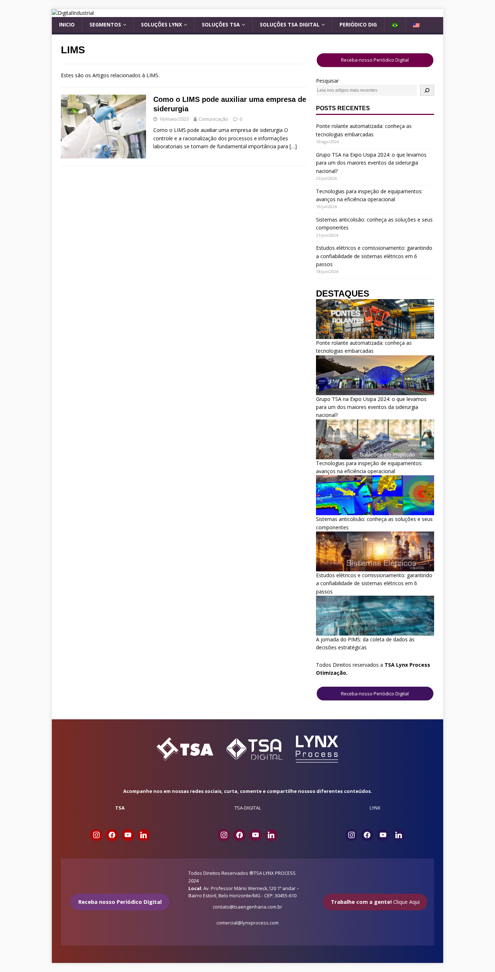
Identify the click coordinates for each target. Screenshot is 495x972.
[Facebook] (112, 835)
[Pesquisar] (427, 90)
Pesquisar (327, 80)
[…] (293, 146)
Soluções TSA (221, 24)
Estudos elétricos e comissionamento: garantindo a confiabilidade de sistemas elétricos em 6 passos (374, 256)
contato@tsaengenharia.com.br (247, 906)
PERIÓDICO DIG (358, 24)
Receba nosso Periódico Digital (375, 60)
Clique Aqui (375, 901)
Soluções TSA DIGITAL (290, 24)
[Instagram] (96, 835)
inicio (67, 24)
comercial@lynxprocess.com (247, 922)
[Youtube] (128, 835)
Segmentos (105, 24)
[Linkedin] (144, 835)
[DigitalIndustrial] (73, 12)
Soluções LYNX (161, 24)
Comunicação (213, 119)
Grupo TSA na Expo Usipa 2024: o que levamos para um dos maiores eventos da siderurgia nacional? (371, 162)
